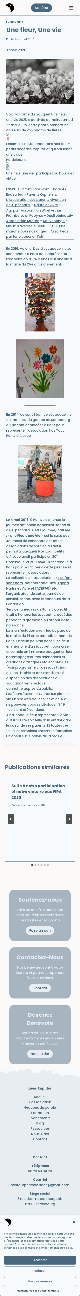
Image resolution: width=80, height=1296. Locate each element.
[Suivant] (69, 819)
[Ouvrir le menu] (71, 7)
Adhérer (42, 7)
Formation (40, 1112)
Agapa (63, 583)
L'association (40, 1102)
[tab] (32, 865)
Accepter (40, 1260)
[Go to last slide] (11, 819)
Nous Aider (40, 1134)
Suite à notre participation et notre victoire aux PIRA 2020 (38, 791)
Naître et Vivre (18, 588)
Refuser (40, 1271)
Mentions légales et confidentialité (38, 1290)
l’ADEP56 (42, 588)
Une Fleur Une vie (55, 259)
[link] (36, 199)
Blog (40, 1123)
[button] (74, 1222)
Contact (40, 1139)
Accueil (40, 1097)
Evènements (14, 22)
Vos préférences (40, 1281)
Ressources (40, 1128)
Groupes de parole (40, 1107)
